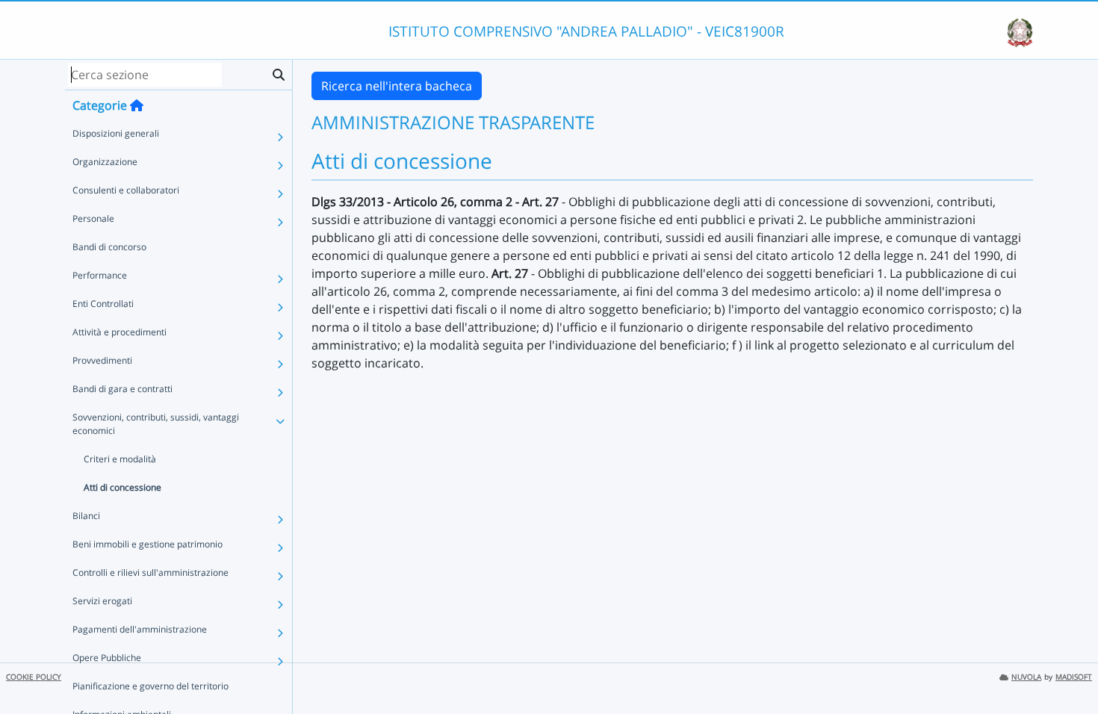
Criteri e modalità (120, 459)
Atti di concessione (122, 487)
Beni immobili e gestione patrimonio (147, 544)
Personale (93, 218)
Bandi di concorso (109, 246)
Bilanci (86, 515)
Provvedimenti (102, 360)
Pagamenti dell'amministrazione (139, 629)
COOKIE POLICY (33, 677)
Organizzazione (104, 161)
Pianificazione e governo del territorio (150, 686)
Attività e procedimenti (119, 332)
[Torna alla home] (136, 105)
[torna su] (1067, 668)
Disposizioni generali (115, 133)
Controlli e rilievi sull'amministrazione (150, 572)
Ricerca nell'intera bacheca (396, 86)
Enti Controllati (103, 303)
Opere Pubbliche (106, 657)
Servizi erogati (102, 601)
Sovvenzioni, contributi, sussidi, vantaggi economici (155, 424)
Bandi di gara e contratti (122, 388)
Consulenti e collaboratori (125, 190)
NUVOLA (1026, 677)
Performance (99, 275)
